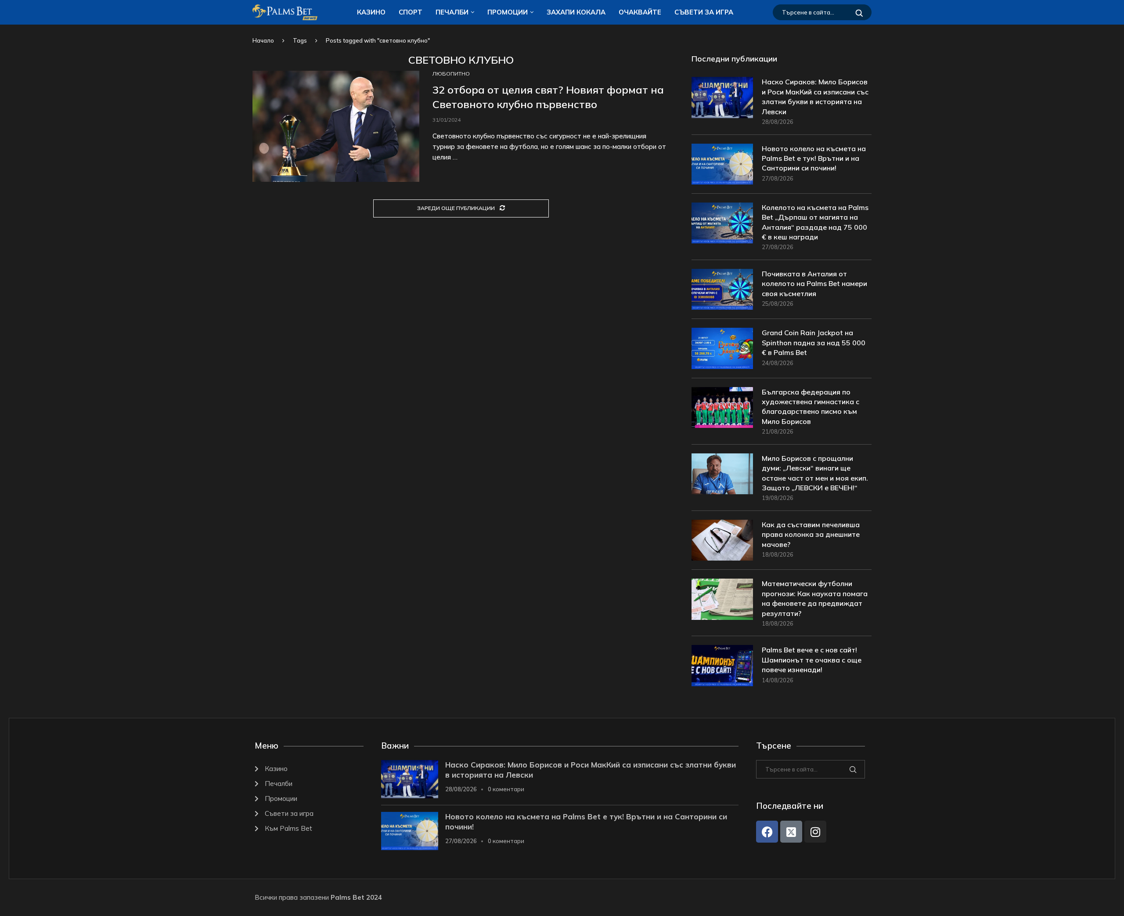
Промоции (507, 12)
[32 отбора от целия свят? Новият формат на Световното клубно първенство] (335, 126)
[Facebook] (767, 832)
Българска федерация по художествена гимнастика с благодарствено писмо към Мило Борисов (810, 406)
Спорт (410, 12)
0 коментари (506, 789)
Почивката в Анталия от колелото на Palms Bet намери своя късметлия (814, 283)
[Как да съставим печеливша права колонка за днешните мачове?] (722, 540)
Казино (371, 12)
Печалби (452, 12)
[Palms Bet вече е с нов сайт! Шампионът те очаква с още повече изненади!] (722, 665)
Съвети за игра (703, 12)
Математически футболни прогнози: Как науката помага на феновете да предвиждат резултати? (815, 598)
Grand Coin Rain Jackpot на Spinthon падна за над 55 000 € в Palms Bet (813, 342)
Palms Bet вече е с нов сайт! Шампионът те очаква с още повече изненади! (811, 659)
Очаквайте (640, 12)
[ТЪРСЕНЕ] (859, 12)
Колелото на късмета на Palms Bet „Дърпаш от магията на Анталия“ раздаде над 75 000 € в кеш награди (815, 222)
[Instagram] (815, 832)
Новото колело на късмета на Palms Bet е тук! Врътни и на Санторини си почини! (814, 158)
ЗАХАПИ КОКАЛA (576, 12)
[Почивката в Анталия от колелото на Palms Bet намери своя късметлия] (722, 289)
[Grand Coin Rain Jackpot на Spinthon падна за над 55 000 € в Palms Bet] (722, 348)
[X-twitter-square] (791, 832)
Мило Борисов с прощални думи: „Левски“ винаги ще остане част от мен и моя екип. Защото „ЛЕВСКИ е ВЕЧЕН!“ (815, 473)
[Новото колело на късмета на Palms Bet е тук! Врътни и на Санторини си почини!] (722, 164)
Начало (263, 40)
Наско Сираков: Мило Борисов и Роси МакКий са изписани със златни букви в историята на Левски (815, 96)
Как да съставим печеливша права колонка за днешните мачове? (811, 534)
